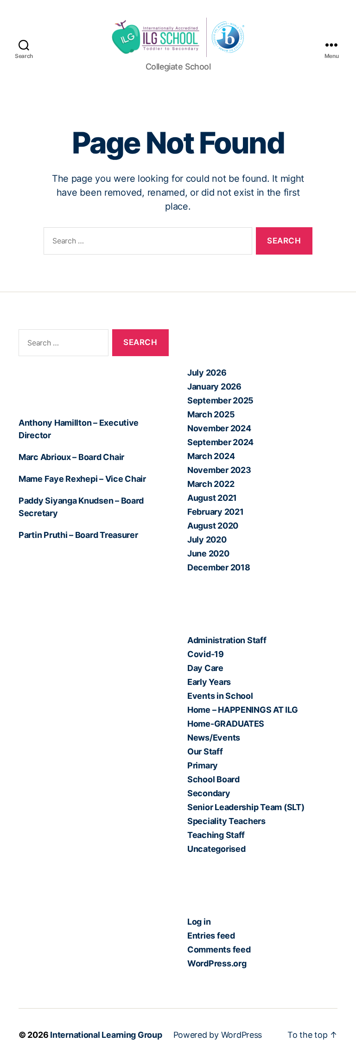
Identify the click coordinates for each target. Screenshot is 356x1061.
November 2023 (219, 470)
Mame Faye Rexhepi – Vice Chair (82, 479)
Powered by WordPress (217, 1035)
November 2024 (219, 428)
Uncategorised (216, 849)
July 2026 (207, 372)
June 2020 (208, 553)
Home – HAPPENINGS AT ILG (242, 710)
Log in (198, 922)
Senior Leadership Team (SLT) (245, 807)
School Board (213, 779)
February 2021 (215, 512)
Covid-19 (205, 654)
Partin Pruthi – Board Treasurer (78, 535)
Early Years (209, 682)
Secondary (208, 793)
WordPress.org (217, 963)
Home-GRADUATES (225, 724)
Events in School (220, 696)
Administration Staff (227, 640)
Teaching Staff (216, 835)
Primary (202, 765)
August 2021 (212, 498)
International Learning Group (106, 1035)
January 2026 (214, 386)
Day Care (205, 668)
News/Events (213, 737)
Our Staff (205, 751)
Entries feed (211, 935)
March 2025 (211, 414)
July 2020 (207, 539)
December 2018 (218, 567)
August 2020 (212, 525)
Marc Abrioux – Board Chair (71, 457)
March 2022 (210, 484)
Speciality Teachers (226, 821)
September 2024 (220, 442)
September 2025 (220, 400)
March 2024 (211, 456)
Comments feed (219, 949)
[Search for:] (146, 242)
